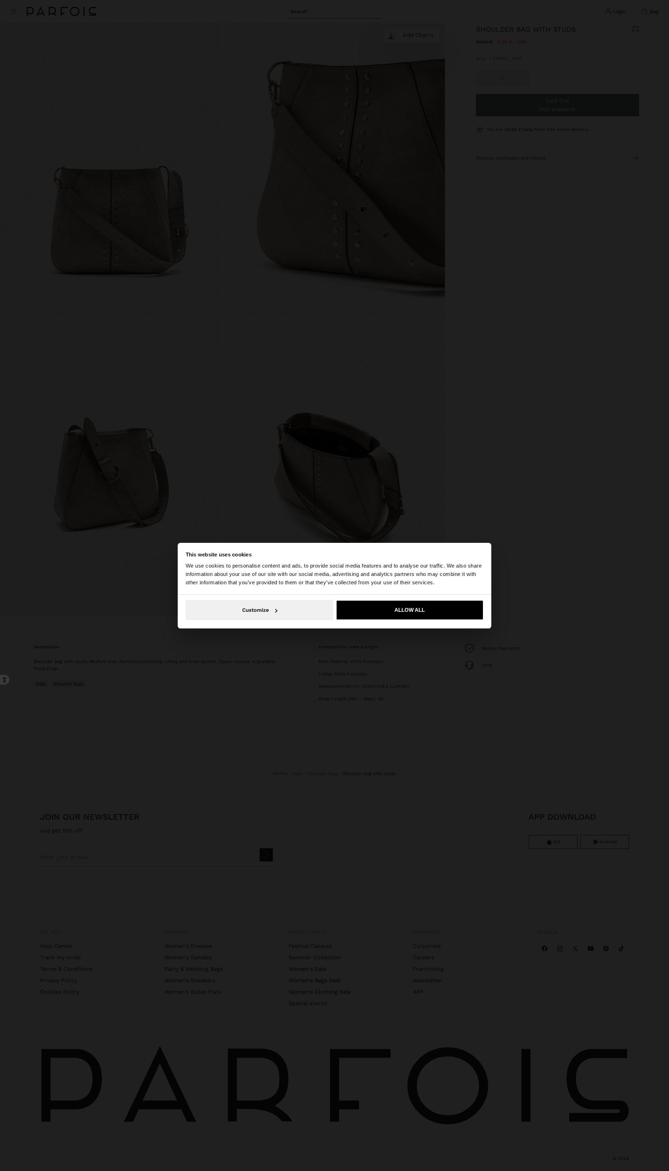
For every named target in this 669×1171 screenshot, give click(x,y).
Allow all (409, 610)
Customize (255, 610)
